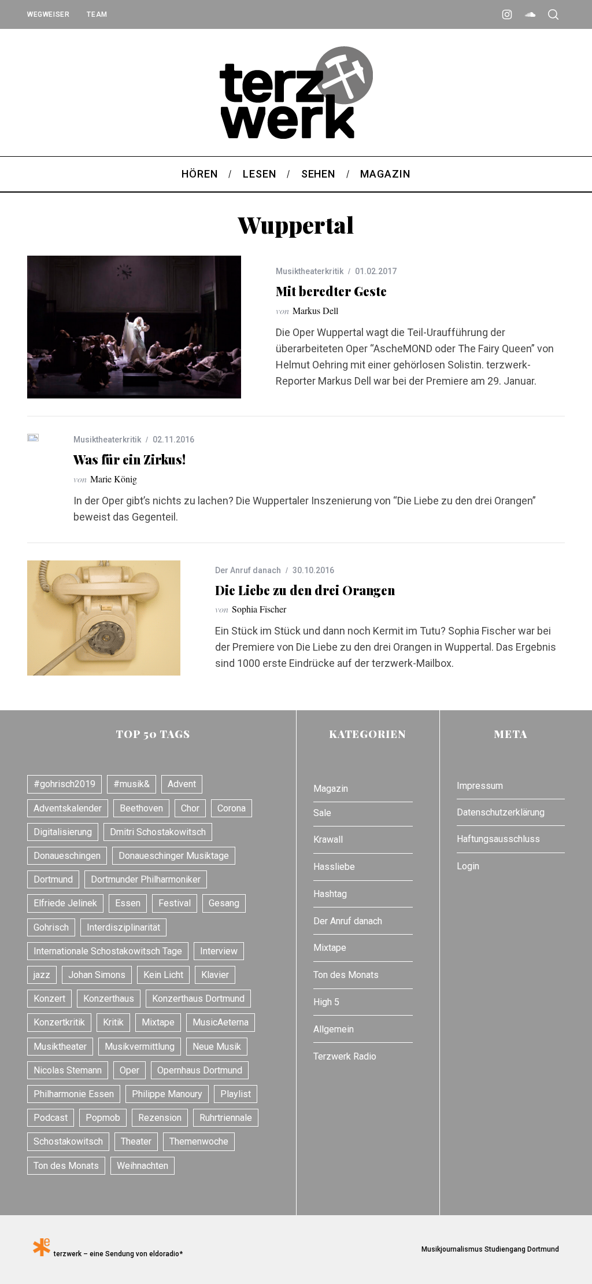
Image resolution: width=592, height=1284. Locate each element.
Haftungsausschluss (498, 838)
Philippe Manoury (167, 1094)
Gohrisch (51, 927)
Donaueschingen (67, 855)
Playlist (235, 1094)
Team (97, 14)
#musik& (131, 783)
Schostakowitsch (68, 1141)
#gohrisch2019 (64, 783)
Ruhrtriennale (225, 1117)
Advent (182, 783)
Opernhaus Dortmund (199, 1070)
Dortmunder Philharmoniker (146, 879)
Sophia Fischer (259, 609)
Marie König (113, 479)
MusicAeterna (221, 1022)
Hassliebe (334, 866)
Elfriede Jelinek (65, 903)
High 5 (326, 1002)
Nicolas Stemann (68, 1070)
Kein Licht (163, 974)
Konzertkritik (59, 1022)
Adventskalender (68, 808)
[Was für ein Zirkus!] (33, 437)
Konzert (49, 998)
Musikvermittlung (140, 1046)
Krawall (328, 839)
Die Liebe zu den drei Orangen (305, 590)
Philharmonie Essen (74, 1094)
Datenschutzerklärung (501, 812)
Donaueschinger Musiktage (174, 855)
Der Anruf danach (248, 570)
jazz (42, 974)
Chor (190, 808)
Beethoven (141, 808)
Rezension (160, 1117)
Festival (174, 903)
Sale (322, 812)
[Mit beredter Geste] (134, 327)
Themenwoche (198, 1141)
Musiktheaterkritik (309, 271)
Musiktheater (60, 1046)
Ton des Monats (66, 1165)
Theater (136, 1141)
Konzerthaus (108, 998)
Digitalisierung (63, 832)
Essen (127, 903)
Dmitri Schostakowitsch (158, 832)
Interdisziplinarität (123, 927)
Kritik (113, 1022)
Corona (231, 808)
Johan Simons (96, 974)
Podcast (51, 1117)
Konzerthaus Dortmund (198, 998)
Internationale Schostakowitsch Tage (108, 951)
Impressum (480, 785)
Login (468, 866)
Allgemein (333, 1029)
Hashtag (330, 893)
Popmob (103, 1117)
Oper (129, 1070)
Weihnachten (142, 1165)
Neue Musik (217, 1046)
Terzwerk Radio (344, 1056)
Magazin (330, 788)
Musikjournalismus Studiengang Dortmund (488, 1249)
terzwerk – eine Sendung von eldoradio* (116, 1254)
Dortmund (53, 879)
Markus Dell (315, 310)
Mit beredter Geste (331, 291)
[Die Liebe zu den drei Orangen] (103, 618)
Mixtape (158, 1022)
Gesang (224, 903)
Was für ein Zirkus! (129, 459)
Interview (219, 951)
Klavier (215, 974)
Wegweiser (48, 14)
